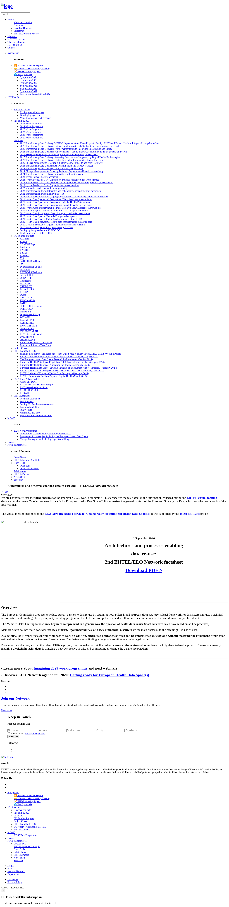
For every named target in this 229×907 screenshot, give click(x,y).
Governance (20, 25)
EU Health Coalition (30, 390)
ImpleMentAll (27, 320)
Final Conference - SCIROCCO (36, 233)
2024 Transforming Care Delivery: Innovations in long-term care (51, 174)
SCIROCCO (26, 308)
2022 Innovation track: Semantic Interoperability (43, 188)
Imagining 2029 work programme (60, 668)
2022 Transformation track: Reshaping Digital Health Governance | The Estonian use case (64, 196)
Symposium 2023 (28, 80)
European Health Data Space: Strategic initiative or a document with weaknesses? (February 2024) (68, 367)
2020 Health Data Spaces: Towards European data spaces (48, 216)
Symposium (13, 53)
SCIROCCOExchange (31, 306)
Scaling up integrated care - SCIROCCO (40, 230)
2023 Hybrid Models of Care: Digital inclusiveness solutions (49, 185)
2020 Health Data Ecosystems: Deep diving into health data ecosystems (55, 213)
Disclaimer (12, 879)
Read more (6, 710)
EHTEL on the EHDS (25, 351)
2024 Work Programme (31, 126)
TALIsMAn (26, 297)
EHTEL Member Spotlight (27, 460)
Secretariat (19, 30)
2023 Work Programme (31, 129)
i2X (22, 264)
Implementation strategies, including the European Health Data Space (54, 436)
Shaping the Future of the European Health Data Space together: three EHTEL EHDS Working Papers (70, 353)
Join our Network (15, 698)
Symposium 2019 (28, 91)
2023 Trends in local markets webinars (39, 177)
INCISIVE (25, 283)
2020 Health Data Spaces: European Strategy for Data (46, 227)
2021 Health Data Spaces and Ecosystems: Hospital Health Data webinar (56, 205)
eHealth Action (27, 339)
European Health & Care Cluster (36, 342)
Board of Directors (23, 28)
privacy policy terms (35, 733)
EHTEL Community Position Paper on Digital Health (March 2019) (53, 376)
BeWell (23, 252)
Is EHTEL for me (16, 39)
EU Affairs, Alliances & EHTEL (30, 379)
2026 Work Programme (25, 430)
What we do (13, 97)
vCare (23, 294)
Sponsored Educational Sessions (36, 415)
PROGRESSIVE (28, 325)
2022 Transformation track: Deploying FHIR (42, 193)
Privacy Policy (14, 882)
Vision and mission (23, 22)
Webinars (18, 140)
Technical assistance (30, 398)
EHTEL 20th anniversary (26, 33)
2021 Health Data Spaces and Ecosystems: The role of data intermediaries (56, 199)
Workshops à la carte (30, 412)
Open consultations (29, 468)
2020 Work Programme (31, 137)
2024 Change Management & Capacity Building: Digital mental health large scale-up (61, 171)
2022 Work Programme (31, 132)
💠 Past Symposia (23, 74)
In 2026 (11, 418)
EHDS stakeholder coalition (34, 387)
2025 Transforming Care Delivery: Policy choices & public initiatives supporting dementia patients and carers (73, 151)
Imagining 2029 (21, 120)
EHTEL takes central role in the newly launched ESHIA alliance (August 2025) (59, 356)
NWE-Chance (27, 328)
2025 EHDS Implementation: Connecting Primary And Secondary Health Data (59, 154)
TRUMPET (26, 286)
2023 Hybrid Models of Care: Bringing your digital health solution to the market (59, 179)
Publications (20, 471)
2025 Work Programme (31, 123)
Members (12, 36)
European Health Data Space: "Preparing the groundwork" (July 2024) (55, 365)
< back (5, 492)
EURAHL (25, 393)
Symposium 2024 (28, 77)
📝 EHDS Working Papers (27, 71)
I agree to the (28, 733)
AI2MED (24, 255)
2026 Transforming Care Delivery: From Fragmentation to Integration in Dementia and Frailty (66, 149)
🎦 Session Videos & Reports (28, 65)
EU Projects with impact (32, 112)
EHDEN (24, 292)
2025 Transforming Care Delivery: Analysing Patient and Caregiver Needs (56, 165)
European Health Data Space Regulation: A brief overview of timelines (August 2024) (62, 362)
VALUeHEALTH (29, 331)
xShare (23, 241)
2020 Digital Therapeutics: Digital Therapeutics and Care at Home (52, 224)
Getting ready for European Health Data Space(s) (109, 675)
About (10, 19)
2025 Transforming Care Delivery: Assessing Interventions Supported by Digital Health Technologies (70, 157)
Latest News (20, 457)
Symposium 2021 (28, 85)
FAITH (23, 303)
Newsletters (19, 477)
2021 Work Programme (31, 134)
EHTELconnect (21, 395)
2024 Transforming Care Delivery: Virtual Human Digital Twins (51, 168)
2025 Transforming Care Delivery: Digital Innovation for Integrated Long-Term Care (61, 160)
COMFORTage (27, 244)
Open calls (25, 465)
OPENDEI (25, 278)
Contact (11, 47)
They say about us (16, 42)
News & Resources (16, 444)
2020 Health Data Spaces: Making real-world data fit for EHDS (51, 219)
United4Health (27, 337)
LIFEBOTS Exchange (31, 272)
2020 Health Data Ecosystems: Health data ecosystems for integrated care (56, 221)
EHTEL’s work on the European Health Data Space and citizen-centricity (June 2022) (62, 370)
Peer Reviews (26, 401)
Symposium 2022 (28, 83)
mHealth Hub (26, 275)
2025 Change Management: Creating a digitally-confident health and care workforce (61, 163)
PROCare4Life (27, 300)
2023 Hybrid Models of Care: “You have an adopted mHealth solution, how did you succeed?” (66, 182)
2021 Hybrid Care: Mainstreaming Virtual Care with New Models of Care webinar (60, 207)
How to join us (14, 45)
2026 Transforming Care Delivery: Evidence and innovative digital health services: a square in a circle (70, 146)
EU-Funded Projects (24, 236)
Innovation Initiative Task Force (35, 345)
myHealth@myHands (30, 261)
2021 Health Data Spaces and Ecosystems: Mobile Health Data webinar (55, 202)
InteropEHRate (27, 289)
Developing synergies (30, 115)
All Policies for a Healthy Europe (36, 384)
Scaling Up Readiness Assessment (37, 404)
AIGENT (24, 238)
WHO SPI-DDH (28, 381)
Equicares (25, 247)
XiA (22, 258)
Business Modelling (29, 407)
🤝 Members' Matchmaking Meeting (32, 68)
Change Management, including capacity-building (44, 439)
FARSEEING (27, 323)
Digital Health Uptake (31, 266)
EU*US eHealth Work (31, 334)
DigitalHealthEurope (30, 314)
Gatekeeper (25, 280)
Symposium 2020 (28, 88)
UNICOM (25, 269)
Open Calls (19, 463)
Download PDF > (144, 570)
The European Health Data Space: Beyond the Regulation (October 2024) (56, 359)
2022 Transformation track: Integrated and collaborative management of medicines (60, 191)
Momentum (25, 311)
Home (10, 865)
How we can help (22, 109)
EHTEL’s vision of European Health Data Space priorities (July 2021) (54, 373)
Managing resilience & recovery (35, 118)
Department (13, 874)
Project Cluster (21, 348)
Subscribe (18, 479)
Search (10, 868)
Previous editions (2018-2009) (35, 94)
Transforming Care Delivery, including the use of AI (45, 433)
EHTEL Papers (21, 474)
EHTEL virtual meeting (202, 497)
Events (10, 442)
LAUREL (25, 250)
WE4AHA (25, 317)
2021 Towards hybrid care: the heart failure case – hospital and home (54, 210)
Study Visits (26, 410)
